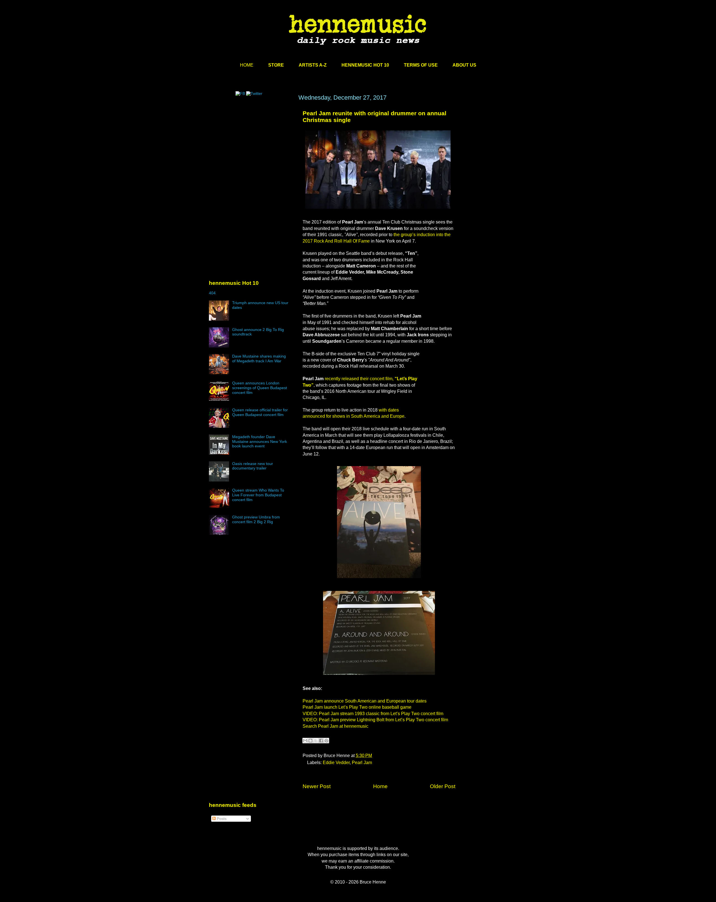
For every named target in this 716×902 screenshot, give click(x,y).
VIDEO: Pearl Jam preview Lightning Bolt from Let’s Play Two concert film (375, 719)
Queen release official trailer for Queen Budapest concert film (260, 412)
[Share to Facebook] (321, 740)
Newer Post (317, 786)
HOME (246, 65)
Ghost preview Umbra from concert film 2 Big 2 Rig (256, 519)
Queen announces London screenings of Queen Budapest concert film (259, 388)
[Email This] (305, 740)
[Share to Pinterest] (326, 740)
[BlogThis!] (310, 740)
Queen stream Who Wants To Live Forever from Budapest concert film (258, 495)
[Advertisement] (251, 147)
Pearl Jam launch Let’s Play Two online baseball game (357, 707)
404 (212, 293)
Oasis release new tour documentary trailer (252, 466)
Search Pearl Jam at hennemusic (335, 726)
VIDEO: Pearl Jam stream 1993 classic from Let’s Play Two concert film (373, 713)
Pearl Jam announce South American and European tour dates (365, 701)
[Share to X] (316, 740)
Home (380, 786)
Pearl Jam (362, 762)
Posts (221, 818)
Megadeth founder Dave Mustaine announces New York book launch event (259, 441)
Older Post (442, 786)
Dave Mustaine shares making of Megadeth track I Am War (259, 358)
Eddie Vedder (336, 762)
